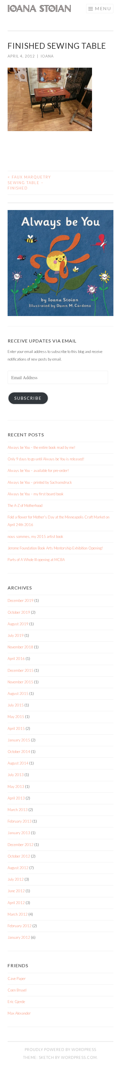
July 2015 (16, 705)
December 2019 (20, 600)
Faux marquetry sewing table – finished (29, 182)
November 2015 (20, 682)
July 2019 (16, 635)
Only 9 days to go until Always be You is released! (46, 459)
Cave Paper (17, 978)
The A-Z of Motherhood (25, 505)
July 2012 (16, 879)
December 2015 (20, 670)
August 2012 (18, 867)
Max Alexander (19, 1013)
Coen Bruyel (17, 990)
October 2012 (19, 856)
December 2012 (20, 844)
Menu (103, 8)
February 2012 (20, 926)
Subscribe (28, 398)
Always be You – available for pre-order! (38, 470)
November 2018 (20, 647)
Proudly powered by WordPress (60, 1049)
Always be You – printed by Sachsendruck (40, 482)
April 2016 (16, 658)
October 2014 (19, 751)
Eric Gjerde (16, 1001)
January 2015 (19, 740)
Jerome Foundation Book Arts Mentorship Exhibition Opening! (55, 548)
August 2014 (18, 763)
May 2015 (16, 716)
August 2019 (18, 624)
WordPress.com (79, 1057)
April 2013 (16, 798)
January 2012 (19, 937)
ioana (47, 56)
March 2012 (18, 914)
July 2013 (16, 774)
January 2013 (19, 833)
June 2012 (16, 891)
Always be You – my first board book (36, 494)
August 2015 (18, 693)
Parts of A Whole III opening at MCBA (36, 559)
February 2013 (20, 821)
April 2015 (16, 728)
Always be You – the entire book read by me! (41, 447)
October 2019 (19, 612)
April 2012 (16, 902)
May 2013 (16, 786)
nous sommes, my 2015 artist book (35, 536)
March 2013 (18, 809)
